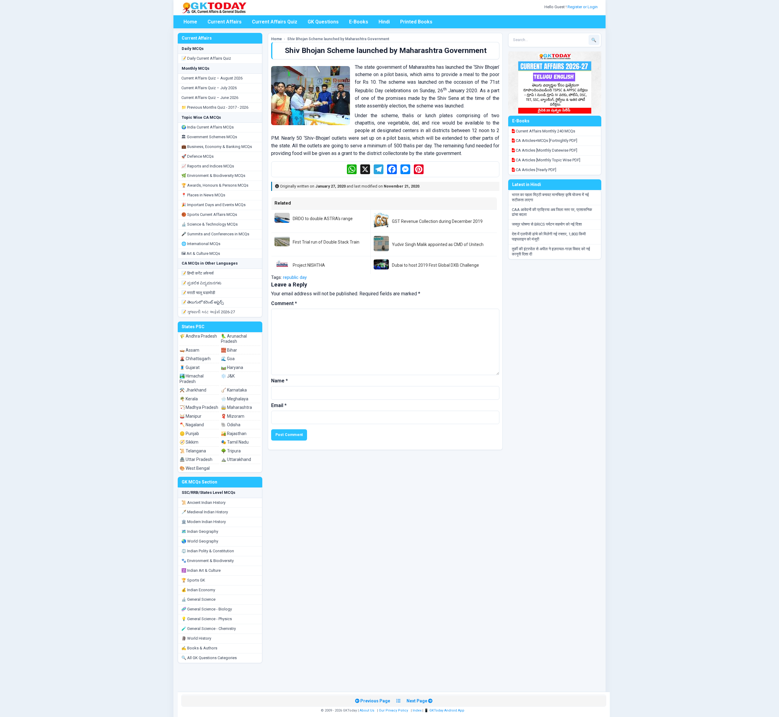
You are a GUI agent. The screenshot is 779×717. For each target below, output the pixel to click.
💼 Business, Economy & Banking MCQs (216, 146)
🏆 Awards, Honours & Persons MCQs (214, 185)
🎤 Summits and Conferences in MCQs (215, 234)
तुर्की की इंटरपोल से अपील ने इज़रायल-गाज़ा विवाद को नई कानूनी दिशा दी (551, 251)
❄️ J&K (228, 376)
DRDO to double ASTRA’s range (323, 218)
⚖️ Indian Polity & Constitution (207, 551)
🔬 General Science (198, 599)
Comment (284, 303)
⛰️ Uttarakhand (236, 459)
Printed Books (416, 22)
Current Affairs (225, 22)
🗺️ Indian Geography (199, 531)
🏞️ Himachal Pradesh (192, 379)
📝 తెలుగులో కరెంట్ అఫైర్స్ (202, 302)
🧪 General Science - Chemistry (208, 628)
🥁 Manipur (190, 416)
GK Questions (323, 22)
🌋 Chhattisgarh (195, 358)
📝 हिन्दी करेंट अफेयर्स (197, 273)
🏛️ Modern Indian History (203, 521)
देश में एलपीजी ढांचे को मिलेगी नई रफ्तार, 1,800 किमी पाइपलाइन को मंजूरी (549, 236)
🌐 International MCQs (200, 243)
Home (190, 22)
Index (417, 710)
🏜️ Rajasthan (233, 433)
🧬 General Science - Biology (206, 609)
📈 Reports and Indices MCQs (207, 166)
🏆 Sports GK (193, 580)
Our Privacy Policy (393, 710)
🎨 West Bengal (195, 468)
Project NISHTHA (309, 265)
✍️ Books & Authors (199, 648)
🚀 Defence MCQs (197, 156)
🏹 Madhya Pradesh (199, 407)
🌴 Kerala (189, 398)
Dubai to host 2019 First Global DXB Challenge (435, 265)
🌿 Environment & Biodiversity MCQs (213, 175)
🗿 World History (196, 638)
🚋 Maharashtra (236, 407)
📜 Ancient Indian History (203, 502)
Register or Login (583, 7)
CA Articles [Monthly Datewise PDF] (546, 150)
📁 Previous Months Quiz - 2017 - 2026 (214, 107)
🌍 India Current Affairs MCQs (207, 127)
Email (279, 405)
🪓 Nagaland (192, 424)
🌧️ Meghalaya (234, 398)
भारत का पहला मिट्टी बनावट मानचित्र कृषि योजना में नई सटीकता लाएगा (550, 197)
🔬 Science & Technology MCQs (209, 224)
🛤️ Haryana (232, 367)
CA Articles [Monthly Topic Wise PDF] (547, 160)
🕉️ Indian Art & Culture (201, 570)
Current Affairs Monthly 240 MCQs (545, 131)
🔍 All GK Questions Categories (209, 657)
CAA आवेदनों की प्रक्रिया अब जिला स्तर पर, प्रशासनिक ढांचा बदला (552, 212)
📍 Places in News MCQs (203, 195)
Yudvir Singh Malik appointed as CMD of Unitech (438, 244)
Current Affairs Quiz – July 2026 (209, 88)
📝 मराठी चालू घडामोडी (198, 292)
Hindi (384, 22)
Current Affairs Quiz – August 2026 (212, 78)
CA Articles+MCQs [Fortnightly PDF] (546, 140)
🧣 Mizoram (232, 416)
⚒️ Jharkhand (193, 390)
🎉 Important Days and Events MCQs (213, 204)
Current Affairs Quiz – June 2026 (209, 97)
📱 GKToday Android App (444, 710)
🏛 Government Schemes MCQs (209, 137)
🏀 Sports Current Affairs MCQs (209, 214)
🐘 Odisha (230, 424)
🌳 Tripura (231, 450)
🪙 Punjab (189, 433)
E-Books (358, 22)
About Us (367, 710)
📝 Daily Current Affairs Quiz (206, 58)
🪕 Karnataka (234, 390)
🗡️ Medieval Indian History (204, 512)
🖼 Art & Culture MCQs (200, 253)
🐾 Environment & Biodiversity (207, 560)
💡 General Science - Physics (206, 619)
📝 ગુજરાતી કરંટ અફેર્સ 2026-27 (208, 312)
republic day (295, 277)
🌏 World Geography (199, 541)
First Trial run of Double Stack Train (326, 242)
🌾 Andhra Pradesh (198, 336)
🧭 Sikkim (189, 442)
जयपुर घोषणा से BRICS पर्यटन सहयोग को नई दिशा (547, 224)
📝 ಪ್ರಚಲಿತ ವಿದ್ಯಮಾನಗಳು (201, 283)
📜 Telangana (193, 450)
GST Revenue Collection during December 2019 (437, 221)
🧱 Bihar (229, 350)
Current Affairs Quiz (274, 22)
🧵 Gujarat (190, 367)
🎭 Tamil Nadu (235, 442)
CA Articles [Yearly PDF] (535, 169)
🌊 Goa (228, 358)
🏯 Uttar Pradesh (196, 459)
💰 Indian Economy (198, 590)
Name (279, 381)
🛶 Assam (189, 350)
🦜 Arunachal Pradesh (234, 339)
